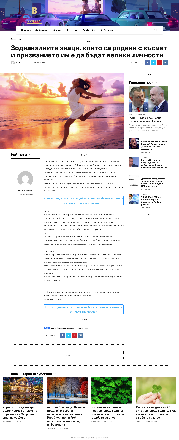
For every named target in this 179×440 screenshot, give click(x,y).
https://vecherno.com (25, 194)
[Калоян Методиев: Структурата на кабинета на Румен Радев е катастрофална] (134, 162)
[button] (155, 30)
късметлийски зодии (66, 328)
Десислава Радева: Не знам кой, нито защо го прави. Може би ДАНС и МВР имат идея (153, 183)
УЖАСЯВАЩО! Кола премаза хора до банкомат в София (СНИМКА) (151, 201)
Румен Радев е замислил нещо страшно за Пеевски (146, 119)
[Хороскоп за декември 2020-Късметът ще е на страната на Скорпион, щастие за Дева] (23, 390)
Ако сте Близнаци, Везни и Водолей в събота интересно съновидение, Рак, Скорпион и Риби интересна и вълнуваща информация (66, 415)
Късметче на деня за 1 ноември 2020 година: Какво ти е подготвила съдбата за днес (107, 412)
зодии (53, 328)
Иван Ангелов (24, 63)
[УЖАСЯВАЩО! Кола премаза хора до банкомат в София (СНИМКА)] (134, 199)
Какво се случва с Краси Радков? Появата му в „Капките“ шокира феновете (154, 145)
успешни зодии (82, 328)
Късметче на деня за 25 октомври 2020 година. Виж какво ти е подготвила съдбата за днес (156, 412)
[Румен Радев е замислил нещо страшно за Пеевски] (148, 99)
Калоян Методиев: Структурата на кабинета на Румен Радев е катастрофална (154, 164)
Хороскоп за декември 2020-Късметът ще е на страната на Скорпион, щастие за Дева (20, 412)
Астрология (16, 39)
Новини (131, 114)
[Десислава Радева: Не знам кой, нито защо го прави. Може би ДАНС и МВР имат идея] (134, 180)
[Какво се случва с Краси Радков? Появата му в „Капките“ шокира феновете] (134, 143)
